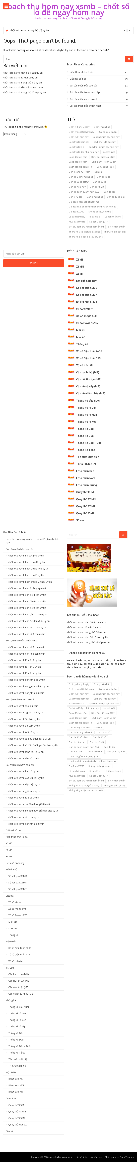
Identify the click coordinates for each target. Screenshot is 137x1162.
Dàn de (98, 171)
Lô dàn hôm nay (77, 216)
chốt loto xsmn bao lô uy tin (23, 771)
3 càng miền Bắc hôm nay (81, 131)
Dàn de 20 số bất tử (79, 181)
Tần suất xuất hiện (87, 456)
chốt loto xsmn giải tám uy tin (24, 791)
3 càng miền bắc (102, 126)
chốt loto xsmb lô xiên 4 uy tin (24, 673)
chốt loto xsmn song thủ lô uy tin (26, 823)
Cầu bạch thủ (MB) (87, 372)
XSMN (80, 266)
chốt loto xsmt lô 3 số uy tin (23, 732)
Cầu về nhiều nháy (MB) (90, 393)
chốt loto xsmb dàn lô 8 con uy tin (26, 653)
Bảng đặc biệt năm (78, 156)
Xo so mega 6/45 (86, 316)
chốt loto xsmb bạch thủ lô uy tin (26, 575)
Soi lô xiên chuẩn (116, 226)
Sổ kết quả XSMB (86, 287)
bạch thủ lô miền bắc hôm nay (104, 146)
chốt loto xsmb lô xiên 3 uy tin (24, 666)
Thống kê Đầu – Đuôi (89, 442)
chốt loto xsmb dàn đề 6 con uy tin (27, 601)
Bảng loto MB (16, 1078)
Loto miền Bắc (85, 471)
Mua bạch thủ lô (77, 221)
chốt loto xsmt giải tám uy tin (24, 725)
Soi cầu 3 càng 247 (98, 221)
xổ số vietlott (84, 309)
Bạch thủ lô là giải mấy (105, 141)
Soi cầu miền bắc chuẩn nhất (85, 105)
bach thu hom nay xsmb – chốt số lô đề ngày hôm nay (68, 9)
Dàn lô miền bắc (95, 196)
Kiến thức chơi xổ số (81, 72)
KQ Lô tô (11, 1072)
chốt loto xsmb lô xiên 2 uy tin (20, 77)
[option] (70, 30)
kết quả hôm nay (86, 280)
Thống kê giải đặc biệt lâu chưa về (86, 236)
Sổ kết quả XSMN (86, 294)
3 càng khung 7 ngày (79, 126)
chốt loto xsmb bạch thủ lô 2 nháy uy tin (30, 581)
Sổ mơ (80, 520)
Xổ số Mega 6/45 (17, 908)
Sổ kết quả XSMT (86, 302)
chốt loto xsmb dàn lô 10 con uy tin (27, 627)
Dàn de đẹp (109, 191)
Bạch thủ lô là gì (77, 146)
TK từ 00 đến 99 (86, 464)
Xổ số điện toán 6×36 (19, 948)
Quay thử (11, 1098)
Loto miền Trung (86, 485)
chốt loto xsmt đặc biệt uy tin (24, 719)
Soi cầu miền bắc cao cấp (84, 85)
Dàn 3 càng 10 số (105, 166)
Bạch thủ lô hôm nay (79, 141)
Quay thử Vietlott (86, 513)
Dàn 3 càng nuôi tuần (79, 171)
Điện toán (11, 941)
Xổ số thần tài (84, 365)
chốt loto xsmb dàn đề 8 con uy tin (27, 607)
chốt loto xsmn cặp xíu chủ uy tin (26, 777)
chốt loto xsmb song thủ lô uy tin (26, 692)
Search (34, 263)
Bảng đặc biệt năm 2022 (103, 156)
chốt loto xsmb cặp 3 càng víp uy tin (27, 588)
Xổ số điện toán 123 (88, 358)
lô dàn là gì (95, 216)
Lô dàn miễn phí (113, 216)
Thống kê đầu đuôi (88, 400)
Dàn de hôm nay (77, 186)
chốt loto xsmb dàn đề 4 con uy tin (23, 72)
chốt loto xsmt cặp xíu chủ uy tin (25, 712)
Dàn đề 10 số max (116, 196)
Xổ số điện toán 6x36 (89, 351)
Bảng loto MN (16, 1085)
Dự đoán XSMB (76, 211)
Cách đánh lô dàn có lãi (80, 166)
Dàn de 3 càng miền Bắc (81, 176)
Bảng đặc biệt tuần (78, 161)
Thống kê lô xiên (86, 414)
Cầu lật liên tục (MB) (88, 379)
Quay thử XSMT (86, 506)
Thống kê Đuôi (85, 435)
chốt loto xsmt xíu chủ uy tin (23, 758)
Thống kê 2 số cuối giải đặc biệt (84, 231)
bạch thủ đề (109, 151)
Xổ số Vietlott (15, 902)
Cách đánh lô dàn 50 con (104, 161)
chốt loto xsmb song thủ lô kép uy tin (24, 92)
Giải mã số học (78, 78)
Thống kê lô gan (86, 407)
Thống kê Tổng (85, 449)
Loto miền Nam (85, 478)
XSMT (80, 273)
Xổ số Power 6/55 (17, 915)
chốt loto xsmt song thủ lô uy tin (26, 751)
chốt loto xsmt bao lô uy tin (23, 706)
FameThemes (127, 1156)
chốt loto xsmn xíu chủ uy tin (23, 817)
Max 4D (80, 337)
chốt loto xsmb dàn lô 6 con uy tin (26, 647)
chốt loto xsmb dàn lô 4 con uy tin (26, 634)
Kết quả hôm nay (15, 863)
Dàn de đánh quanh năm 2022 (84, 191)
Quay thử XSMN (86, 499)
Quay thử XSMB (85, 492)
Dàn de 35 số (99, 181)
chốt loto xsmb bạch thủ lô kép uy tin (28, 568)
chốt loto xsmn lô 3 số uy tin (23, 797)
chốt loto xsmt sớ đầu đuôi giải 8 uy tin (29, 738)
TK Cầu (10, 967)
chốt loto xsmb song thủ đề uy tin (22, 82)
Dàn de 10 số (103, 176)
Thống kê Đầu (85, 428)
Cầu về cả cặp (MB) (88, 386)
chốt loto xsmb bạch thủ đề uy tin (26, 562)
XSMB (80, 259)
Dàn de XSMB (97, 186)
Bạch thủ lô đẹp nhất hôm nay (84, 151)
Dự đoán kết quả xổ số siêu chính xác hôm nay (92, 206)
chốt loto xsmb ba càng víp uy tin (26, 555)
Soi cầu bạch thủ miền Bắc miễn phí (86, 226)
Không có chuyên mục (100, 211)
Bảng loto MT (15, 1091)
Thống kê (82, 344)
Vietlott (10, 895)
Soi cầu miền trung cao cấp (85, 92)
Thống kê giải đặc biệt (114, 231)
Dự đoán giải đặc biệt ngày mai (84, 201)
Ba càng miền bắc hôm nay (106, 136)
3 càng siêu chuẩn (108, 131)
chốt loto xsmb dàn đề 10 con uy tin (30, 30)
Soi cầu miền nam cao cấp (84, 99)
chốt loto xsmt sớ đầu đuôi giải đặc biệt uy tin (33, 745)
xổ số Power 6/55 (87, 323)
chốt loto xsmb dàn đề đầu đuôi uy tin (29, 621)
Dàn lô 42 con (76, 196)
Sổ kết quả (11, 869)
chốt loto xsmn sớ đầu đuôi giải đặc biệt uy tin (33, 810)
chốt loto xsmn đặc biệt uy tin (24, 784)
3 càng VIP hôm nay (79, 136)
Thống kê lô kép (86, 421)
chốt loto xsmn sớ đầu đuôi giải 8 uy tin (29, 804)
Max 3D (80, 330)
